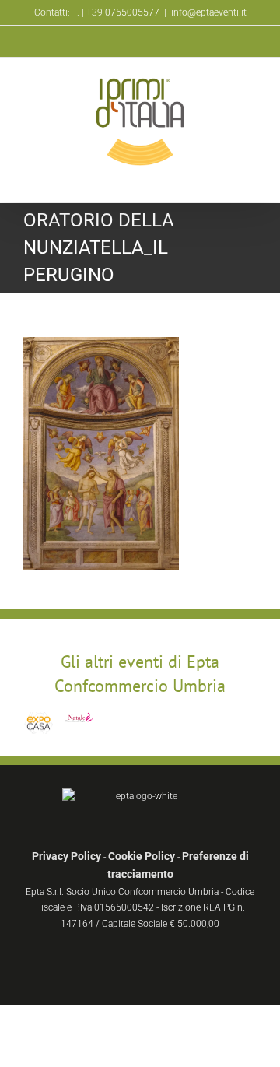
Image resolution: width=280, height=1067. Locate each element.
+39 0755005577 (122, 12)
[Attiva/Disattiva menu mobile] (250, 178)
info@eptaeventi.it (209, 12)
